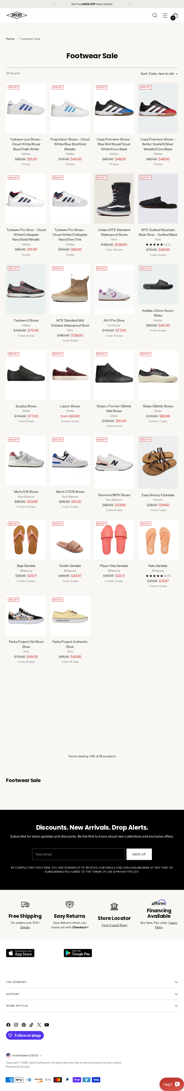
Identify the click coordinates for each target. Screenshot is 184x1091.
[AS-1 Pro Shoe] (114, 289)
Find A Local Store (114, 925)
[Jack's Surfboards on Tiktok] (32, 1025)
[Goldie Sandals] (70, 540)
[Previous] (54, 4)
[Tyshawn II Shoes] (26, 289)
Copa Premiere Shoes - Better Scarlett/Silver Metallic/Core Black (157, 144)
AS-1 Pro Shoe (114, 320)
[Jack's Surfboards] (17, 15)
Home (10, 39)
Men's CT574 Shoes (70, 492)
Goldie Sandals (70, 566)
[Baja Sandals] (26, 540)
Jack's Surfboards (39, 1062)
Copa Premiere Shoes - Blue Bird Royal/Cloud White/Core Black (114, 144)
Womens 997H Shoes (114, 495)
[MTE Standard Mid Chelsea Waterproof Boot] (70, 289)
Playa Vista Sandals (114, 566)
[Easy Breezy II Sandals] (158, 462)
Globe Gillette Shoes (158, 406)
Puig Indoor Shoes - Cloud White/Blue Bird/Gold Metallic (70, 144)
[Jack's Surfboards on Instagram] (16, 1025)
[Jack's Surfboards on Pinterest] (24, 1025)
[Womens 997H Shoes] (114, 462)
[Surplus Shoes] (26, 375)
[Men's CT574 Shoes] (70, 460)
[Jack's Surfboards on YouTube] (47, 1025)
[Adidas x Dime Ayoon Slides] (158, 284)
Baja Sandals (26, 566)
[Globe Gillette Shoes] (158, 375)
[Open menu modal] (165, 15)
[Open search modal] (155, 15)
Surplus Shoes (26, 406)
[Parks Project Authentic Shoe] (70, 616)
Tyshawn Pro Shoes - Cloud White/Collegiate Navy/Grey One (69, 235)
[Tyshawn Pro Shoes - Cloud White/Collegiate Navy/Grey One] (70, 198)
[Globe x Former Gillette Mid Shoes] (114, 375)
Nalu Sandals (158, 566)
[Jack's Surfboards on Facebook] (9, 1025)
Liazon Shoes (70, 406)
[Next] (130, 4)
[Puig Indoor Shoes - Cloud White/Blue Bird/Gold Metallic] (70, 108)
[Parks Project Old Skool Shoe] (26, 616)
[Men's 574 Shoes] (26, 460)
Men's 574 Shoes (26, 492)
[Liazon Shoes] (70, 375)
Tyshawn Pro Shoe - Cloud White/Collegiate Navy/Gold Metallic (26, 235)
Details (25, 927)
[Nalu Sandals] (158, 540)
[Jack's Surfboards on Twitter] (39, 1025)
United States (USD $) (25, 1055)
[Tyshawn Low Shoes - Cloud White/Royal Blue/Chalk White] (26, 108)
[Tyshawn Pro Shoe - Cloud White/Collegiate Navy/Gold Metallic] (26, 198)
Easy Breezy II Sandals (158, 495)
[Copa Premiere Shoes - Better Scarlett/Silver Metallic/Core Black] (158, 108)
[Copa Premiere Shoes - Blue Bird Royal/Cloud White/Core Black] (114, 108)
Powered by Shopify (18, 1066)
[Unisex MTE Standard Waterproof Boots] (114, 198)
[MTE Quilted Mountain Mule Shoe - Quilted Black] (158, 198)
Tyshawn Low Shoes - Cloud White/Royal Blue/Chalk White (26, 144)
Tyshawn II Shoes (26, 320)
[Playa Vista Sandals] (114, 540)
